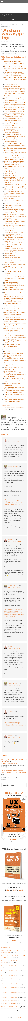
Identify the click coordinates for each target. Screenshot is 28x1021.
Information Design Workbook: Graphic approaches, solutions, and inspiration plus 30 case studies (14, 396)
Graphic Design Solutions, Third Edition (14, 74)
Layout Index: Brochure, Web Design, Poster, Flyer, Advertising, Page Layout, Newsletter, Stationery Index (14, 250)
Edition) (19, 301)
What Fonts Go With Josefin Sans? (10, 987)
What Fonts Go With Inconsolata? (10, 992)
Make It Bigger (8, 357)
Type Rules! (7, 351)
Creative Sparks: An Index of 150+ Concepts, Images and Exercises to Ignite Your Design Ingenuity (15, 374)
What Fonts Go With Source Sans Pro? (11, 970)
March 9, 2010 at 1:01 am (14, 587)
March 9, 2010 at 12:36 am (14, 441)
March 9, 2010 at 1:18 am (14, 713)
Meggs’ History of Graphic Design (13, 72)
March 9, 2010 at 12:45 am (14, 468)
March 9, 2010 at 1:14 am (14, 685)
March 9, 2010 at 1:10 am (14, 648)
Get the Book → (14, 839)
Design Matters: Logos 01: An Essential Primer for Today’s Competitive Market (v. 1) (15, 360)
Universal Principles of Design (12, 86)
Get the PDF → (14, 941)
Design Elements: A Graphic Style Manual (15, 97)
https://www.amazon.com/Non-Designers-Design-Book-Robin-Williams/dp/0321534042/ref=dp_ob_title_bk (15, 723)
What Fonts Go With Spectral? (9, 1010)
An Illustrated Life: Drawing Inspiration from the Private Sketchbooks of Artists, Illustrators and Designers (14, 104)
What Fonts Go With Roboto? (9, 1007)
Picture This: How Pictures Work (12, 134)
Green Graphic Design (10, 371)
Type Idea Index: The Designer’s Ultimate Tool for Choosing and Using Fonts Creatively (15, 324)
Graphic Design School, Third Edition (14, 204)
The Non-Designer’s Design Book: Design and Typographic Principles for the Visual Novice (15, 68)
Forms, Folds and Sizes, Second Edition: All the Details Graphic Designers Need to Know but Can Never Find (15, 154)
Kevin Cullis (11, 440)
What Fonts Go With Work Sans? (9, 965)
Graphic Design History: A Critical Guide (14, 161)
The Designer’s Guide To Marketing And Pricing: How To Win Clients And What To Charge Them (15, 216)
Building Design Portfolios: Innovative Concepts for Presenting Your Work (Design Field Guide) (14, 210)
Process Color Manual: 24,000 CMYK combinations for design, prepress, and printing (14, 380)
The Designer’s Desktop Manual (12, 307)
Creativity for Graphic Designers (12, 348)
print (7, 890)
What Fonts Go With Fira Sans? (9, 997)
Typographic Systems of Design (12, 284)
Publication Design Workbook (12, 234)
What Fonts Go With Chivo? (8, 1000)
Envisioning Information (10, 84)
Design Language (8, 173)
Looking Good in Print (10, 339)
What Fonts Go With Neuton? (9, 984)
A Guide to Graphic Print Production (13, 243)
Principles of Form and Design (12, 257)
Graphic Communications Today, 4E (13, 205)
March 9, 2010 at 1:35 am (14, 737)
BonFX (14, 8)
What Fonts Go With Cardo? (8, 1003)
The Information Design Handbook (13, 259)
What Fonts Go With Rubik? (8, 975)
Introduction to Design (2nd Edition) (13, 232)
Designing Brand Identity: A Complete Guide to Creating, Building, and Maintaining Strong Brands (14, 120)
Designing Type (8, 349)
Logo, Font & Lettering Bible (11, 282)
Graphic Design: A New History (12, 123)
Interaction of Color (9, 125)
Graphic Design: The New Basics (12, 75)
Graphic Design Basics (10, 175)
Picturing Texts (8, 253)
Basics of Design (8, 207)
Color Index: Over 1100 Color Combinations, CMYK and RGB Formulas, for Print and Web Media (15, 221)
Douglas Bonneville (13, 466)
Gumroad (21, 890)
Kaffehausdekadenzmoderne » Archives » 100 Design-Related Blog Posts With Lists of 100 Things (13, 759)
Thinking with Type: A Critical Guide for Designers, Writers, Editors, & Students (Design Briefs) (14, 63)
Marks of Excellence (9, 255)
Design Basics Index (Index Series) (13, 143)
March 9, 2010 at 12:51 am (14, 541)
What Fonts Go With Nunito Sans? (10, 979)
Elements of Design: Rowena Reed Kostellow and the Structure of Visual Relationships (14, 193)
